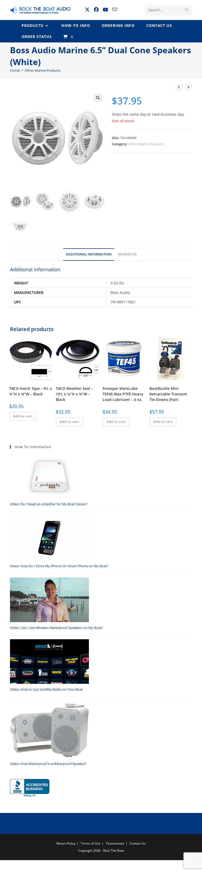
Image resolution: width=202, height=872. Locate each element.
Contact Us (138, 843)
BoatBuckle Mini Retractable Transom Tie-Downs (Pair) (168, 394)
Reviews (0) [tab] (127, 254)
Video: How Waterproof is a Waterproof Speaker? (48, 763)
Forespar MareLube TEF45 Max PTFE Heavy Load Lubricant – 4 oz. (123, 394)
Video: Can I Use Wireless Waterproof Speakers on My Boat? (56, 627)
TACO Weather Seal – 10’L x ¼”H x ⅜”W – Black (74, 394)
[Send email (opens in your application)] (114, 9)
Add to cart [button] (23, 416)
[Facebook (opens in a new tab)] (96, 9)
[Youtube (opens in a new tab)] (105, 9)
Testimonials (115, 843)
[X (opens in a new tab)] (87, 9)
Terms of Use (90, 843)
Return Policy (66, 843)
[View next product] (188, 87)
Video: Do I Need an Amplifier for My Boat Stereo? (49, 504)
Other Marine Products (43, 70)
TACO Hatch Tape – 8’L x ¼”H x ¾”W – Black (30, 391)
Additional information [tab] (89, 254)
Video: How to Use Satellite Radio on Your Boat (46, 689)
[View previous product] (179, 87)
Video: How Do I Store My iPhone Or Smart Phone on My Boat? (59, 566)
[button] (98, 98)
